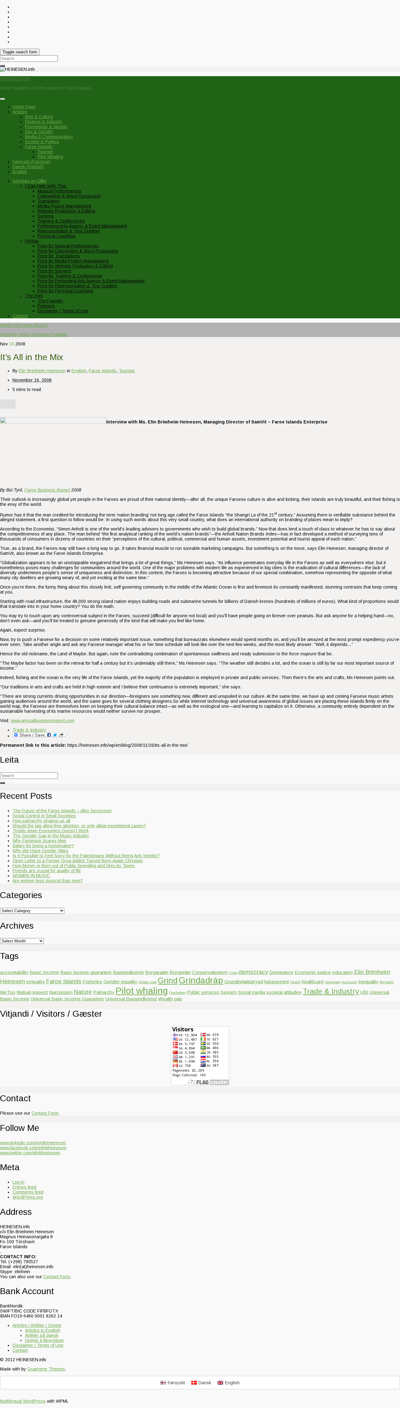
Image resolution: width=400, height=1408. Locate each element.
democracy (253, 972)
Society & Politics (42, 141)
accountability (14, 972)
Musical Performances (59, 190)
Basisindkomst (128, 972)
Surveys (46, 215)
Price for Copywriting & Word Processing (78, 250)
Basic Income (44, 972)
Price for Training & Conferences (70, 275)
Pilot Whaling (50, 156)
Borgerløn (180, 972)
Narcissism (60, 992)
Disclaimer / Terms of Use (63, 310)
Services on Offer (29, 180)
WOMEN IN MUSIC (31, 875)
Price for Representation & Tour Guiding (77, 285)
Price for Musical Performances (68, 245)
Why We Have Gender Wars (40, 850)
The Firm (34, 295)
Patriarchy (103, 992)
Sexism (229, 992)
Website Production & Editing (66, 210)
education (342, 972)
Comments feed (27, 1192)
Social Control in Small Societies (44, 815)
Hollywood (332, 982)
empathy (35, 981)
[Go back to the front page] (37, 69)
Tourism (45, 151)
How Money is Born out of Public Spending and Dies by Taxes (73, 865)
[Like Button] (8, 404)
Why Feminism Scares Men (39, 840)
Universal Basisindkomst (131, 998)
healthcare (313, 981)
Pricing (31, 240)
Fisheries (92, 981)
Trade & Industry (29, 729)
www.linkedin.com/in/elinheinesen (33, 1142)
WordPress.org (27, 1197)
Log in (18, 1182)
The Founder (50, 300)
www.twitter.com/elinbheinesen (30, 1152)
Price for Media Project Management (73, 260)
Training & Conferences (61, 220)
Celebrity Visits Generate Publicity (33, 334)
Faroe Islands (38, 146)
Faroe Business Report (47, 489)
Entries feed (24, 1187)
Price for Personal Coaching (65, 290)
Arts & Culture (39, 116)
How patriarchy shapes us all (41, 820)
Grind (168, 980)
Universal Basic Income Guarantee (67, 998)
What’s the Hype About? (24, 325)
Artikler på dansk (41, 1335)
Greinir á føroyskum (44, 1340)
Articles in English (42, 1330)
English (79, 370)
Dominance (281, 972)
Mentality (387, 982)
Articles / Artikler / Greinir (37, 1325)
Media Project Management (64, 205)
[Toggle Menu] (2, 99)
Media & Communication (49, 136)
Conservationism (210, 972)
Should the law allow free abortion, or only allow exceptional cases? (79, 825)
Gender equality (120, 981)
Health (295, 982)
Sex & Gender (39, 131)
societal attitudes (284, 992)
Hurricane (349, 982)
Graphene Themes (46, 1368)
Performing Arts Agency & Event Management (82, 225)
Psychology (177, 993)
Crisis (233, 973)
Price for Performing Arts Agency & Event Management (91, 280)
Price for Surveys (54, 270)
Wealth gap (170, 998)
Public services (203, 992)
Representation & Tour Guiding (68, 230)
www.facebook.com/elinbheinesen (33, 1147)
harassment (276, 981)
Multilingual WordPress (23, 1401)
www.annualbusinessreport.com (42, 720)
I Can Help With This (45, 185)
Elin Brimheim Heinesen (42, 370)
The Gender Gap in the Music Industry (50, 835)
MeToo (7, 992)
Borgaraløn (156, 972)
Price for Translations (59, 255)
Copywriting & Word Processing (69, 195)
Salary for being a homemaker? (43, 845)
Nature (83, 992)
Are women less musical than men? (47, 880)
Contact (20, 315)
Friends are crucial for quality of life (46, 870)
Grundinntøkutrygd (243, 981)
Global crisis (147, 982)
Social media (251, 992)
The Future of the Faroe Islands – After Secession (62, 810)
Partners (46, 305)
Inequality (368, 981)
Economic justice (313, 972)
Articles (19, 111)
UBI (364, 992)
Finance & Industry (43, 121)
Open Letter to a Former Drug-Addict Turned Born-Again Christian (77, 860)
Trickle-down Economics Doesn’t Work (50, 830)
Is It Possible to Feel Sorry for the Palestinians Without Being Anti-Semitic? (86, 855)
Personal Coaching (56, 235)
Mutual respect (32, 992)
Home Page (24, 106)
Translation (49, 200)
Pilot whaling (142, 990)
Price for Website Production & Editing (75, 265)
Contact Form (45, 1113)
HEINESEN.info (15, 78)
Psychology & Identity (46, 126)
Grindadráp (201, 980)
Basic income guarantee (86, 972)
